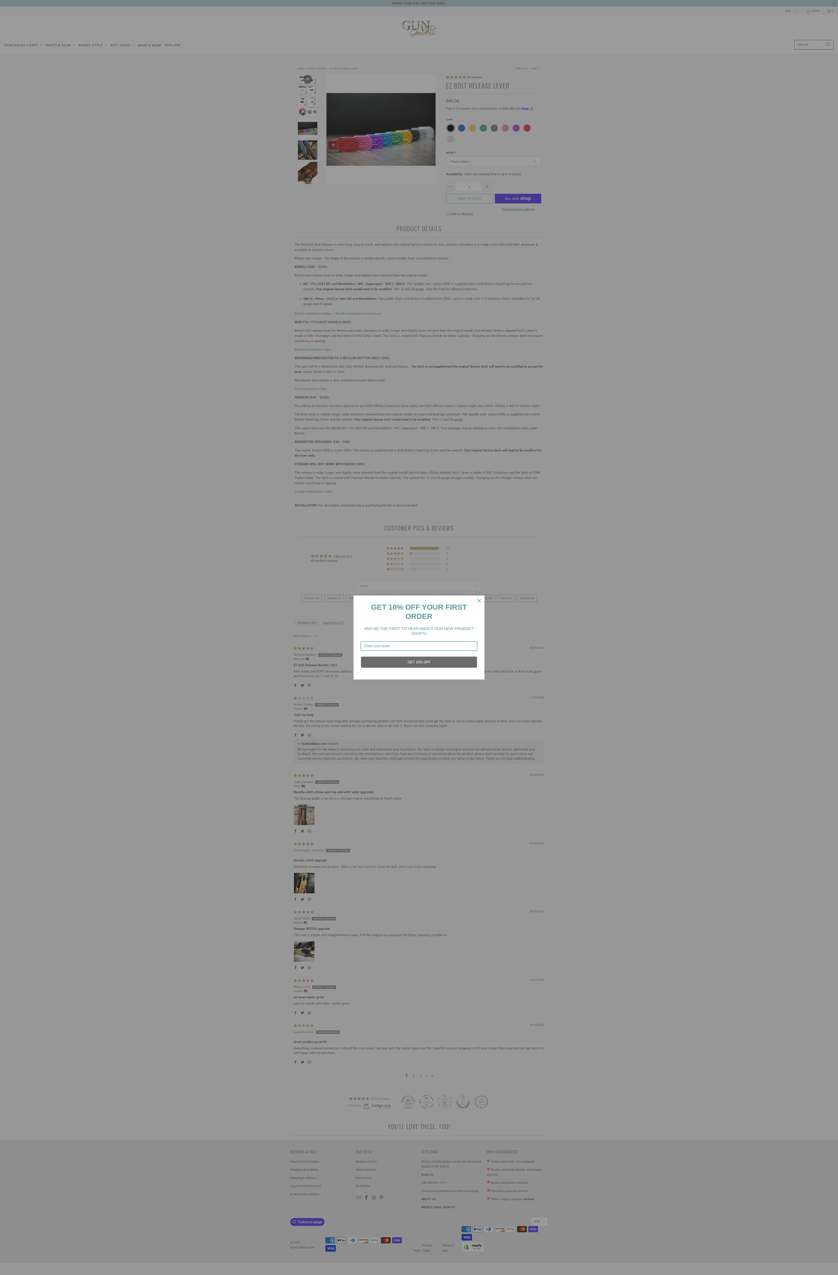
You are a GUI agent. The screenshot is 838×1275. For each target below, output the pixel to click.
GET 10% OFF (419, 662)
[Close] (479, 600)
